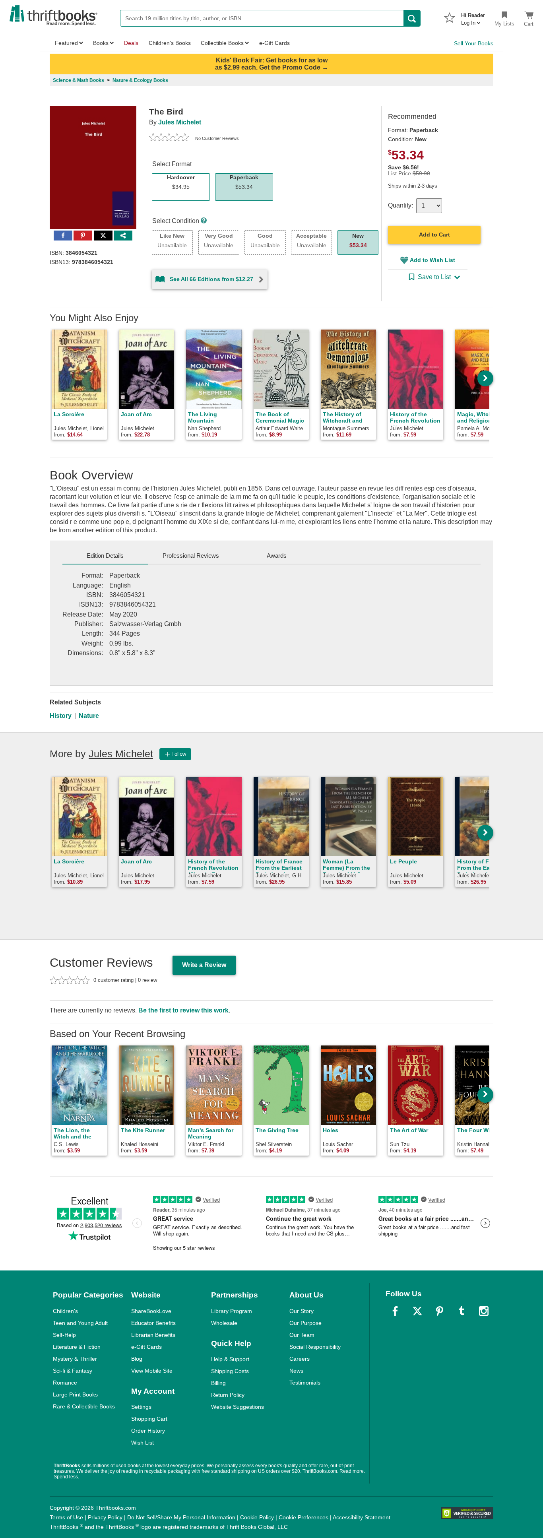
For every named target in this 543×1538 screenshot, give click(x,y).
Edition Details (105, 555)
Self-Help (64, 1335)
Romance (65, 1382)
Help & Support (230, 1359)
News (296, 1370)
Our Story (301, 1311)
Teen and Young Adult (80, 1323)
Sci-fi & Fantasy (72, 1370)
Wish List (142, 1442)
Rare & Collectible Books (84, 1406)
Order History (148, 1430)
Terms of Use (66, 1517)
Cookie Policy (257, 1517)
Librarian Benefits (153, 1335)
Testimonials (304, 1382)
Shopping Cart (149, 1419)
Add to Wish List (432, 260)
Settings (141, 1407)
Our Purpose (305, 1323)
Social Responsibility (315, 1347)
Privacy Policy (105, 1517)
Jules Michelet (179, 122)
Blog (136, 1359)
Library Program (231, 1311)
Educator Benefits (153, 1323)
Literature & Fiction (77, 1347)
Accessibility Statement (361, 1517)
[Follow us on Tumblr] (461, 1311)
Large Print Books (75, 1394)
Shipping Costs (230, 1371)
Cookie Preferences (303, 1517)
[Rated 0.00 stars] (169, 138)
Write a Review (204, 965)
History (61, 715)
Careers (299, 1359)
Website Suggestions (237, 1407)
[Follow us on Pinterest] (439, 1311)
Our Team (301, 1335)
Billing (218, 1383)
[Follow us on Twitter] (417, 1311)
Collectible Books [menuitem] (222, 43)
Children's (65, 1311)
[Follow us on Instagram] (483, 1311)
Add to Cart (434, 234)
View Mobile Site (152, 1370)
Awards (277, 555)
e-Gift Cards (146, 1347)
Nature (89, 715)
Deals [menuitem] (131, 43)
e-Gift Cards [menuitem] (274, 43)
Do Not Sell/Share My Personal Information (181, 1517)
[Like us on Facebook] (395, 1311)
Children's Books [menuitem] (170, 43)
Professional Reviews (191, 555)
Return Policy (227, 1395)
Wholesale (224, 1323)
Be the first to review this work (183, 1010)
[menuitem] (473, 17)
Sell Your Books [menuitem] (473, 43)
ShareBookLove (151, 1311)
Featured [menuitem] (66, 43)
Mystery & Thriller (75, 1359)
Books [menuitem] (101, 43)
